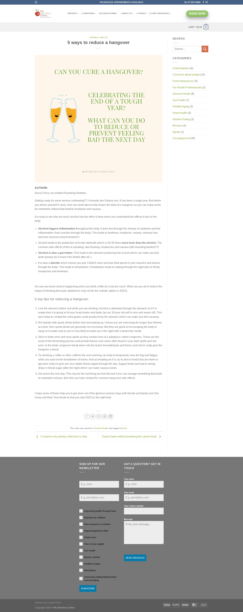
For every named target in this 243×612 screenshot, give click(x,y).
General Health (99, 37)
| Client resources (159, 13)
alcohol (123, 428)
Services (72, 13)
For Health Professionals (187, 87)
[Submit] (205, 49)
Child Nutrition (181, 68)
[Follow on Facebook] (203, 2)
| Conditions (87, 13)
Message (128, 519)
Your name (129, 479)
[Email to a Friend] (98, 416)
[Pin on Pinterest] (104, 416)
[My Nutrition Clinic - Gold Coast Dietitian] (43, 13)
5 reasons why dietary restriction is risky (63, 436)
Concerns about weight (186, 74)
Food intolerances (183, 81)
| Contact (142, 13)
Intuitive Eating (181, 119)
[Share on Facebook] (86, 416)
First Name (85, 479)
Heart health (180, 112)
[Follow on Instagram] (207, 2)
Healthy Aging (181, 106)
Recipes (177, 125)
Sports (176, 132)
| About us (126, 13)
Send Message (135, 557)
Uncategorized (181, 138)
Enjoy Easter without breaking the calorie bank (129, 436)
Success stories (107, 13)
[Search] (36, 2)
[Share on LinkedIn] (110, 416)
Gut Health (179, 100)
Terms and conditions (48, 603)
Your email (129, 492)
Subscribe (88, 588)
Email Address (87, 492)
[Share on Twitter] (92, 416)
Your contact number (134, 506)
